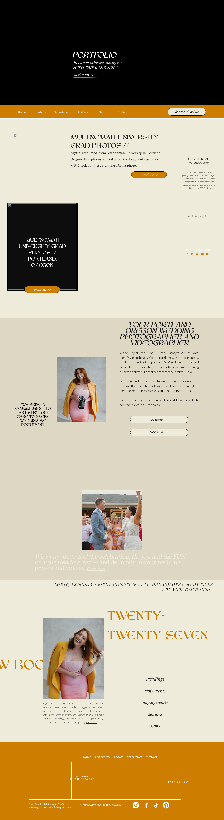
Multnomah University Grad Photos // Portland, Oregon (115, 146)
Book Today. (91, 722)
